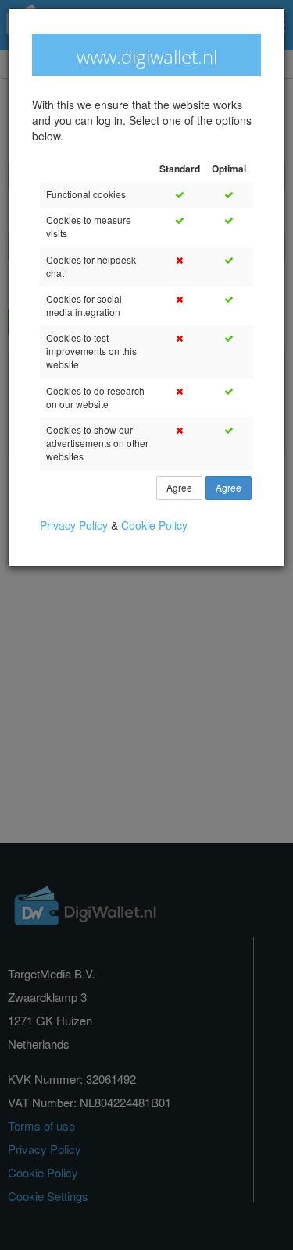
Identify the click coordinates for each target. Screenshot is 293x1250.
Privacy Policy (75, 525)
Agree (179, 488)
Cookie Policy (154, 525)
